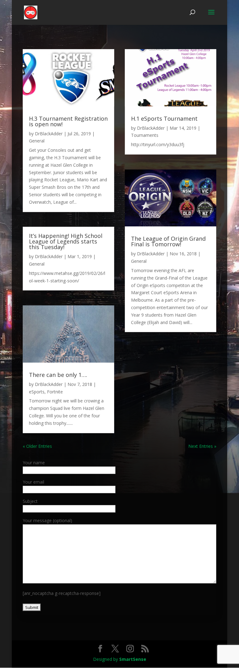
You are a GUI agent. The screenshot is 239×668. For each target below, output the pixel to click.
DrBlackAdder (49, 134)
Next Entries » (202, 446)
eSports (37, 392)
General (37, 141)
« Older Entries (37, 446)
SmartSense (132, 659)
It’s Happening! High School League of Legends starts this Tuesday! (65, 241)
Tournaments (144, 135)
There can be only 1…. (58, 374)
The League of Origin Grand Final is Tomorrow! (168, 241)
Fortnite (55, 392)
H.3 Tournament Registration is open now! (68, 121)
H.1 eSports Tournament (164, 118)
